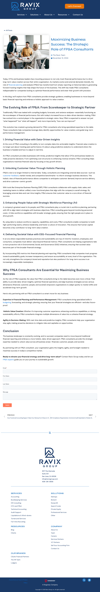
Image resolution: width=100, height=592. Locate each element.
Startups (54, 497)
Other (53, 515)
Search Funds (56, 506)
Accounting (15, 497)
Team (53, 533)
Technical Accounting (18, 509)
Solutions (34, 14)
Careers (54, 536)
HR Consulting (16, 503)
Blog (12, 530)
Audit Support (16, 512)
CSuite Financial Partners (20, 557)
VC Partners (55, 542)
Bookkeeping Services (19, 500)
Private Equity (56, 509)
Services (21, 14)
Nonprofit (54, 503)
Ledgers (14, 563)
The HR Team (15, 560)
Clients (13, 533)
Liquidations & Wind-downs (21, 515)
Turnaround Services (18, 519)
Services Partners (57, 539)
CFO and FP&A (16, 506)
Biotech (54, 500)
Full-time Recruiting (18, 522)
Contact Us (78, 14)
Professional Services (59, 512)
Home (11, 580)
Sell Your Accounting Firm (60, 545)
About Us (48, 14)
